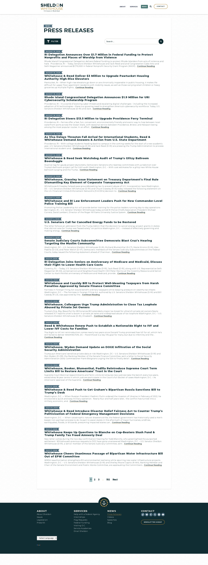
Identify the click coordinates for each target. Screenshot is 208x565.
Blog (109, 523)
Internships (79, 517)
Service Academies (82, 528)
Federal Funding (82, 523)
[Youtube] (163, 514)
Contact (148, 510)
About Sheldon (44, 514)
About (42, 510)
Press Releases (114, 514)
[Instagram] (159, 514)
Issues (40, 517)
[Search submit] (161, 41)
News (47, 26)
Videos (110, 517)
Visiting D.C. (79, 526)
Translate (47, 545)
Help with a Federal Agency (87, 514)
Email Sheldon (81, 531)
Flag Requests (80, 520)
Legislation (42, 520)
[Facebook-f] (151, 514)
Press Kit (41, 523)
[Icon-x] (155, 514)
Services (80, 510)
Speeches (112, 520)
